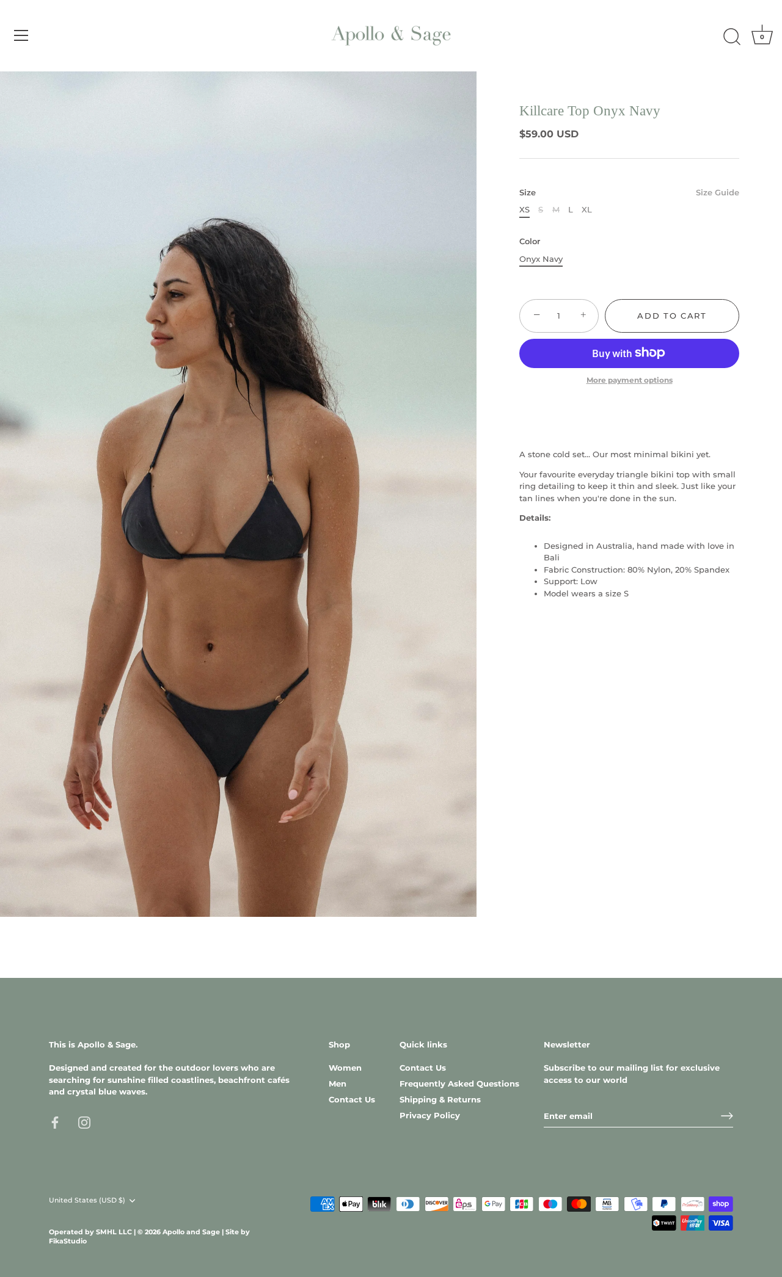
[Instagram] (84, 1122)
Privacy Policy (430, 1115)
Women (345, 1068)
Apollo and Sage (192, 1232)
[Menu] (21, 35)
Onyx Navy (541, 258)
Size (629, 192)
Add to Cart (672, 315)
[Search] (731, 37)
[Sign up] (727, 1116)
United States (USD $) (87, 1200)
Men (337, 1083)
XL (587, 209)
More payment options (629, 380)
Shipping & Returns (440, 1099)
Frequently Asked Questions (459, 1083)
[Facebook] (55, 1122)
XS (524, 209)
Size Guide (717, 192)
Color (529, 241)
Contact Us (352, 1099)
